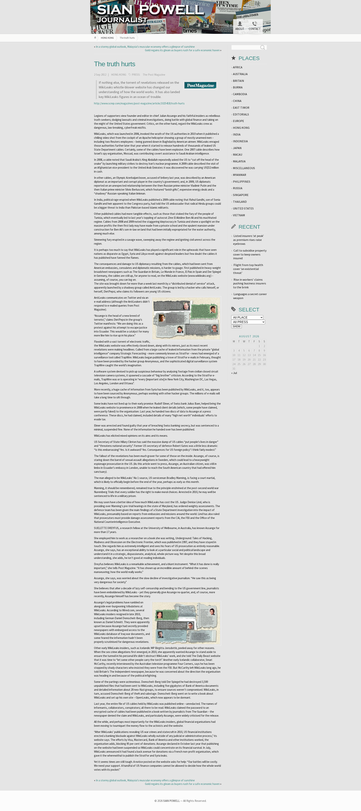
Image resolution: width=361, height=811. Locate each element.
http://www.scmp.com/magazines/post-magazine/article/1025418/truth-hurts (139, 103)
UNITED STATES (243, 208)
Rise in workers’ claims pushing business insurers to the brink (249, 283)
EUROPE (238, 121)
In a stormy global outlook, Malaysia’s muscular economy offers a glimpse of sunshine (145, 46)
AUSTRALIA (240, 74)
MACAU (237, 154)
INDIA (236, 134)
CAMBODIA (240, 94)
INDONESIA (240, 141)
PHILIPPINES (241, 181)
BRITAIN (238, 81)
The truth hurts (114, 64)
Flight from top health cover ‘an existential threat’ (248, 269)
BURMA (238, 87)
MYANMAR (239, 175)
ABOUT (239, 29)
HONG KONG (107, 37)
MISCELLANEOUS (244, 168)
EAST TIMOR (241, 107)
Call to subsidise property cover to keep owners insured (249, 254)
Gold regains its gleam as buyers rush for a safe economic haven (182, 50)
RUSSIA (237, 188)
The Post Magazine (154, 74)
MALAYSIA (239, 161)
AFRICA (237, 67)
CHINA (237, 101)
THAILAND (240, 202)
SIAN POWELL (171, 801)
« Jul (234, 373)
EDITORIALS (241, 114)
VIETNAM (239, 215)
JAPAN (237, 148)
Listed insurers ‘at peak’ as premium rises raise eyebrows (248, 240)
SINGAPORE (241, 195)
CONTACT (255, 29)
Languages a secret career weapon (250, 296)
